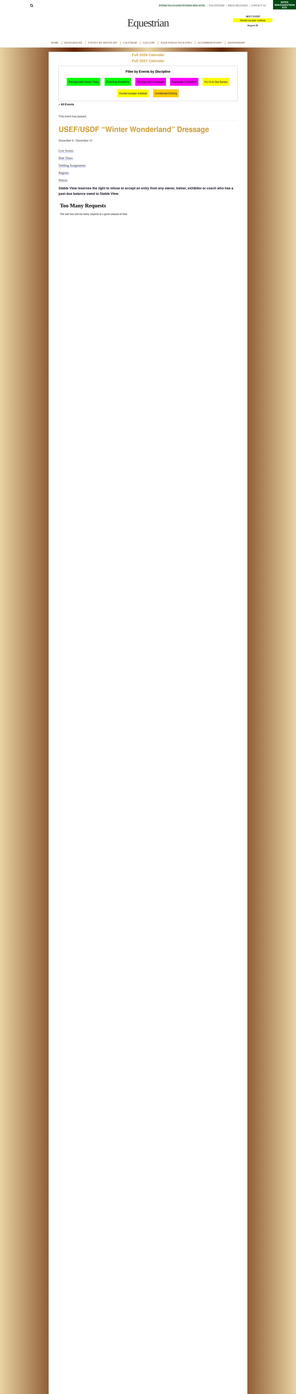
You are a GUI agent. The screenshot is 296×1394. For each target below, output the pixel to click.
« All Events (66, 104)
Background (73, 42)
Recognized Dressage (150, 82)
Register (64, 172)
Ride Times (66, 158)
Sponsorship (236, 42)
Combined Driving (166, 93)
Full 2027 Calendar (148, 61)
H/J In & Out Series (215, 82)
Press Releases (238, 5)
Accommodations (210, 42)
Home (54, 42)
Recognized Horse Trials (84, 82)
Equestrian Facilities (176, 42)
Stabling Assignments (72, 165)
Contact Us (258, 5)
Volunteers (217, 5)
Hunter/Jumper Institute (253, 20)
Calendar (130, 42)
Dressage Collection (184, 82)
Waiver (63, 180)
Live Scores (66, 150)
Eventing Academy (117, 82)
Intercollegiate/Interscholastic (182, 5)
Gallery (149, 42)
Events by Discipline (102, 42)
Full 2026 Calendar (148, 55)
